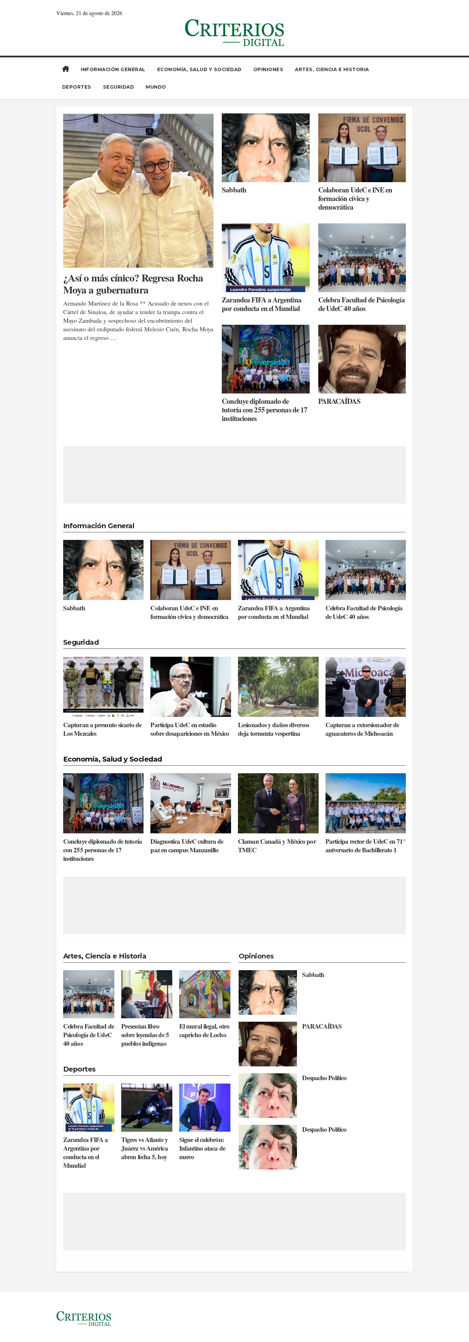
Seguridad (118, 87)
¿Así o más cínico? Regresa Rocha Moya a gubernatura (133, 283)
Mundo (156, 87)
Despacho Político (324, 1077)
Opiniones (268, 69)
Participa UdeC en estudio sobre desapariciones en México (189, 728)
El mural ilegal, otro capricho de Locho (204, 1030)
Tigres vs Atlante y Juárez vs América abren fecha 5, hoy (144, 1148)
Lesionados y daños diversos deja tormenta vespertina (273, 728)
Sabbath (234, 190)
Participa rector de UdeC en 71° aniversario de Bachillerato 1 (365, 845)
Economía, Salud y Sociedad (199, 69)
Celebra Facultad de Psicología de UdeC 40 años (361, 304)
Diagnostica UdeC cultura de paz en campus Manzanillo (186, 845)
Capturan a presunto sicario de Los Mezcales (102, 728)
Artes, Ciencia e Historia (332, 69)
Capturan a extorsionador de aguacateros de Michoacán (362, 728)
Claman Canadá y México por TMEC (277, 845)
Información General (113, 69)
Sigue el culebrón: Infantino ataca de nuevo (202, 1148)
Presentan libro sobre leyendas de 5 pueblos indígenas (145, 1034)
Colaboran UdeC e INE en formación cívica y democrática (355, 198)
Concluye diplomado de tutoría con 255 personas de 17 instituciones (264, 410)
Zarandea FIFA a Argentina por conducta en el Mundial (261, 304)
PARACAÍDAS (339, 401)
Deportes (76, 87)
